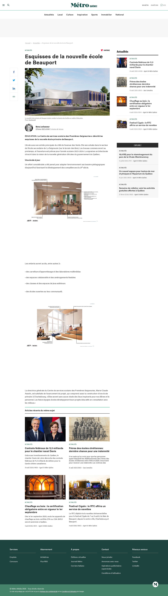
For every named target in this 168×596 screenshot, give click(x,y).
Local (60, 14)
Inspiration (82, 14)
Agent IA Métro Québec (46, 467)
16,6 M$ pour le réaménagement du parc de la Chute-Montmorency (135, 155)
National (120, 14)
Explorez (137, 145)
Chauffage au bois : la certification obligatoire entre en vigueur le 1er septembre (44, 509)
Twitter (135, 561)
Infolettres (44, 557)
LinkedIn (135, 565)
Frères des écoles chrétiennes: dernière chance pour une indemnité (89, 449)
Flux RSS (44, 561)
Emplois (13, 557)
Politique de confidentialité (49, 591)
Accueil (27, 43)
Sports (94, 14)
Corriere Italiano (77, 565)
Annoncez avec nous (110, 561)
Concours (14, 561)
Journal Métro (76, 561)
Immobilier (106, 14)
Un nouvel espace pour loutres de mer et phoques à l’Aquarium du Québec (137, 172)
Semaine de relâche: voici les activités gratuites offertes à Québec (137, 189)
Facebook (136, 557)
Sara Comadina (87, 468)
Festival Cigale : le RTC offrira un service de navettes (87, 507)
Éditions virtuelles (78, 557)
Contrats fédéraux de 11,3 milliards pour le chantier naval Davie (44, 449)
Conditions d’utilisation (111, 573)
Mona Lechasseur (43, 126)
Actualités (49, 14)
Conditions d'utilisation (69, 591)
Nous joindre (107, 557)
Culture (69, 14)
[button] (3, 5)
